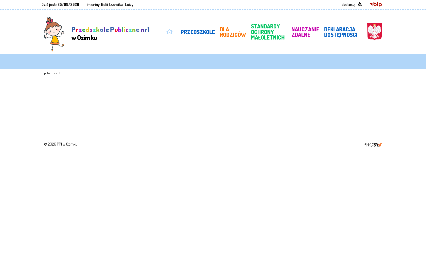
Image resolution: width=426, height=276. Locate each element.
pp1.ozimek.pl (52, 73)
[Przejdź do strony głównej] (169, 30)
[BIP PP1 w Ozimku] (376, 4)
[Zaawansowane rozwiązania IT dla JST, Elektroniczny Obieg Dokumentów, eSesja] (373, 144)
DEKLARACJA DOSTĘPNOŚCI (340, 32)
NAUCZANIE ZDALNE (305, 32)
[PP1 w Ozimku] (54, 33)
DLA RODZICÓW (233, 32)
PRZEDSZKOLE (198, 31)
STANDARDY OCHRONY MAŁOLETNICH (268, 32)
